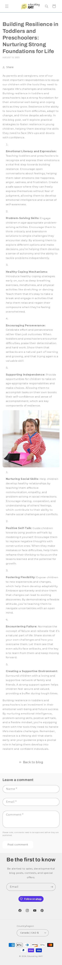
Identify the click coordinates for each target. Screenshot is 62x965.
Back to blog (33, 762)
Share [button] (10, 67)
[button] (6, 6)
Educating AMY (35, 956)
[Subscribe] (51, 887)
